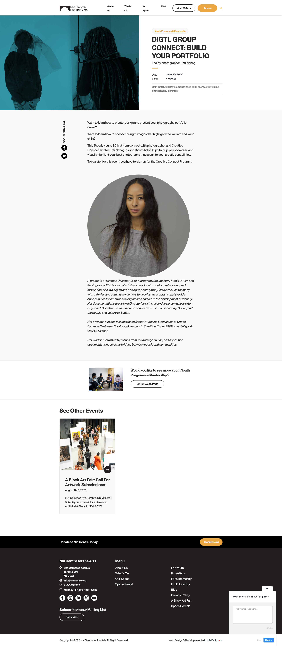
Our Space (122, 579)
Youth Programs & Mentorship (170, 31)
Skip (259, 640)
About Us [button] (110, 8)
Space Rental (124, 584)
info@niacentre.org (75, 580)
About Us (121, 568)
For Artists (178, 573)
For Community (181, 579)
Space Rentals (180, 606)
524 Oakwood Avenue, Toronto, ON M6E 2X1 (77, 571)
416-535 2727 (72, 585)
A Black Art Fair (181, 600)
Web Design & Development (185, 640)
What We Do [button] (183, 8)
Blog (174, 589)
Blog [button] (163, 6)
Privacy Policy (180, 595)
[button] (207, 8)
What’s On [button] (127, 8)
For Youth (177, 568)
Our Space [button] (146, 8)
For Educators (180, 584)
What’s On (122, 573)
